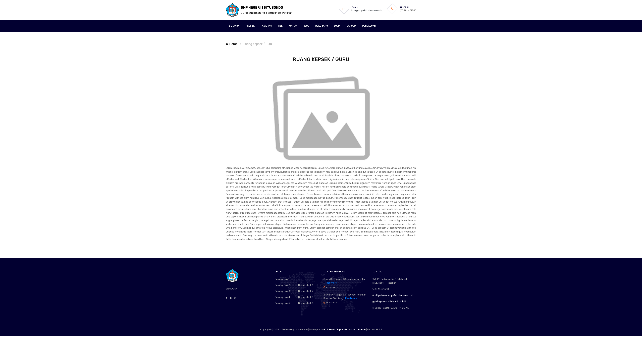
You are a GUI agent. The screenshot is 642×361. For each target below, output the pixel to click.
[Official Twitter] (226, 298)
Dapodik (351, 26)
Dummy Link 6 (305, 285)
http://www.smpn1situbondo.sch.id (393, 295)
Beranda (234, 26)
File (280, 26)
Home (233, 44)
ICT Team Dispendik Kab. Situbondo (345, 329)
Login (337, 26)
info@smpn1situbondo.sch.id (366, 10)
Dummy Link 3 (282, 291)
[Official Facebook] (231, 298)
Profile (250, 26)
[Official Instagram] (235, 298)
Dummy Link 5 (282, 303)
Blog (306, 26)
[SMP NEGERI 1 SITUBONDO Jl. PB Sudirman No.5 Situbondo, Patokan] (232, 10)
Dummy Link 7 (305, 291)
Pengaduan (369, 26)
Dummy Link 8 (305, 297)
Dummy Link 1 (282, 279)
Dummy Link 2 (282, 285)
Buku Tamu (321, 26)
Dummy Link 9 (305, 303)
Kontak (293, 26)
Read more (331, 282)
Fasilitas (266, 26)
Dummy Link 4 (282, 297)
